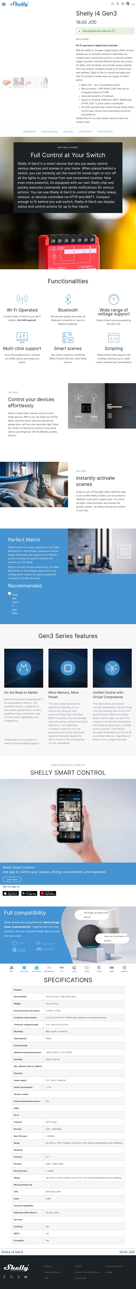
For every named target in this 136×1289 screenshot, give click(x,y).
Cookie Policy (81, 1278)
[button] (4, 4)
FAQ (46, 1278)
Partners (48, 1266)
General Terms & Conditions (87, 1272)
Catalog (108, 1272)
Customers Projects (113, 1266)
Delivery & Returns (52, 1272)
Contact (78, 1266)
